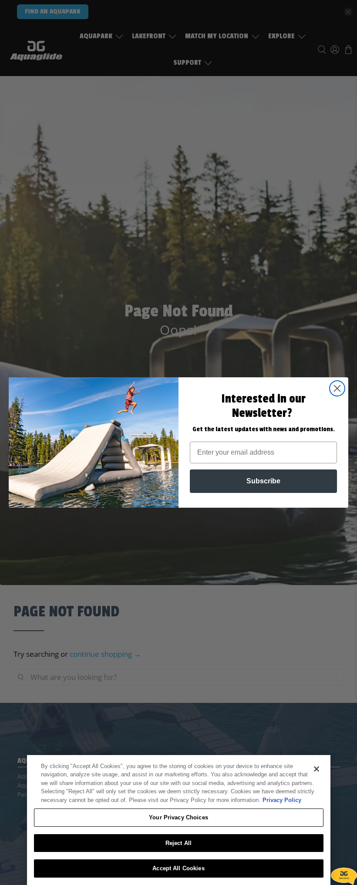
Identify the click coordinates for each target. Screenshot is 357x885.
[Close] (316, 769)
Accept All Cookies (178, 868)
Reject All (178, 843)
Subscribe (263, 481)
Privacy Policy (282, 800)
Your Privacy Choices (178, 817)
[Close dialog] (337, 388)
